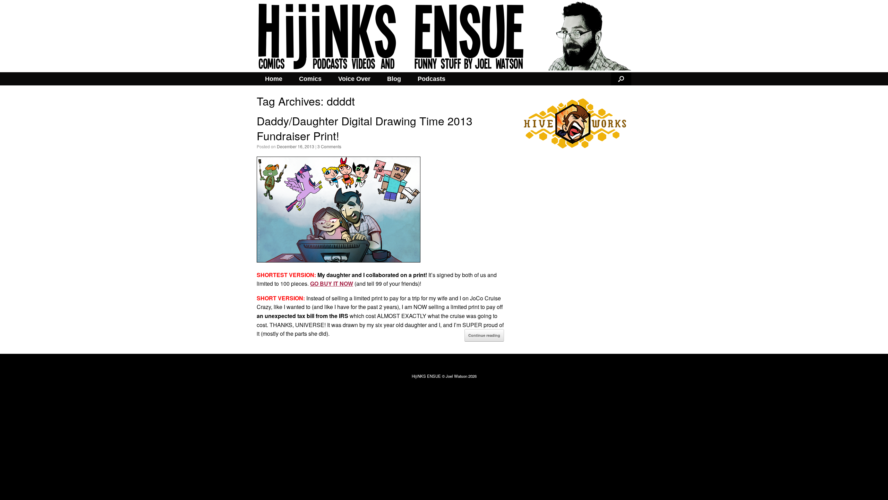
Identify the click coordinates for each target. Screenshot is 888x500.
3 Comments (329, 146)
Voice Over (354, 78)
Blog (394, 78)
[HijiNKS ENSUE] (444, 36)
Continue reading (484, 335)
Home (273, 78)
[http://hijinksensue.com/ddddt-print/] (338, 260)
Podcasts (431, 78)
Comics (310, 78)
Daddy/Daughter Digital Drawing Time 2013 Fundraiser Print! (364, 127)
